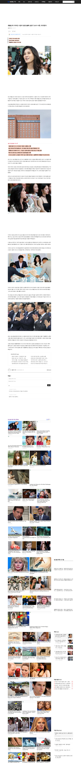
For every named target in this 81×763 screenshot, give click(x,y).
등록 (49, 385)
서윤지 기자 (10, 28)
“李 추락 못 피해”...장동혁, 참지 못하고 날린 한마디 (38, 360)
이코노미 (57, 1)
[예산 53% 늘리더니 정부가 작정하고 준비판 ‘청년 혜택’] (63, 757)
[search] (73, 2)
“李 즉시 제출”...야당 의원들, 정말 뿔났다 (20, 359)
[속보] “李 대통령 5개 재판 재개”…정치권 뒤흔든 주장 (63, 688)
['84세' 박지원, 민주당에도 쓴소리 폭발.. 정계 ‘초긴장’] (63, 740)
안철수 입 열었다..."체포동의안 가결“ (19, 356)
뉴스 (24, 1)
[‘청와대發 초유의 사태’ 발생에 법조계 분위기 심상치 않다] (63, 653)
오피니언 (30, 1)
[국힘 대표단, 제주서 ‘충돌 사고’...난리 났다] (63, 647)
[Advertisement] (40, 14)
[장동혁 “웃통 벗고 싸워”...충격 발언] (63, 746)
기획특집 (43, 1)
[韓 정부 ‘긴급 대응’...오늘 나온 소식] (63, 751)
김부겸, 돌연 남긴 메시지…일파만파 (62, 683)
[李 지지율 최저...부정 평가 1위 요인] (63, 641)
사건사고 (37, 1)
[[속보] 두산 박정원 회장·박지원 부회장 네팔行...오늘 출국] (63, 658)
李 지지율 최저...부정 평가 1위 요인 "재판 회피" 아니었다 (19, 362)
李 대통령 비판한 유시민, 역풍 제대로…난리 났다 (63, 687)
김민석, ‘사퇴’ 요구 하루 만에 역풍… (62, 685)
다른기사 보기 (49, 369)
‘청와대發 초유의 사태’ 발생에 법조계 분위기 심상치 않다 (19, 363)
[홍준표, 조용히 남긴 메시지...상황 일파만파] (63, 734)
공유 (14, 31)
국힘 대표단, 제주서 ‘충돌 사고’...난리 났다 (39, 361)
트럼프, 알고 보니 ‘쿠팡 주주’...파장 (19, 358)
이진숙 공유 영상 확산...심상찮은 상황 (38, 356)
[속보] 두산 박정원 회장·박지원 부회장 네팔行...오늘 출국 (39, 363)
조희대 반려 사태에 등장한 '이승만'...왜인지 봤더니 (39, 358)
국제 (19, 1)
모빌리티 (50, 1)
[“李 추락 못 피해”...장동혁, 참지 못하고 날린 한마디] (63, 636)
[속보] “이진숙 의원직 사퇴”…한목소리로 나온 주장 (63, 681)
